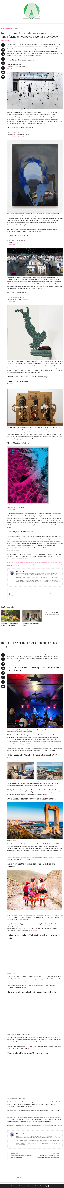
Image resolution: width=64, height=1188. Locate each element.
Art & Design (4, 28)
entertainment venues (38, 1125)
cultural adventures (16, 1125)
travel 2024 (37, 1127)
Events (10, 28)
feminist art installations (14, 564)
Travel (3, 638)
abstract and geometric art (17, 562)
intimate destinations (50, 1125)
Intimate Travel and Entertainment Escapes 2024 (29, 644)
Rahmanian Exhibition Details (16, 137)
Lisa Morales (5, 40)
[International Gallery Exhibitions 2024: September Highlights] (10, 616)
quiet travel (19, 1127)
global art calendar (27, 564)
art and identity (30, 562)
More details (11, 69)
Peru (59, 915)
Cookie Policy (43, 1186)
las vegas (59, 1125)
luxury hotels (11, 1127)
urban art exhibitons (13, 565)
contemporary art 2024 (41, 562)
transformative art (56, 564)
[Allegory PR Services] (32, 11)
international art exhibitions (42, 564)
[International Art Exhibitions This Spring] (31, 616)
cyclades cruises (26, 1125)
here (57, 750)
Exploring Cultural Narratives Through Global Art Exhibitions (52, 613)
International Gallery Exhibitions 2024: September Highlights (9, 624)
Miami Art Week (53, 46)
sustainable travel (28, 1127)
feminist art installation (55, 562)
